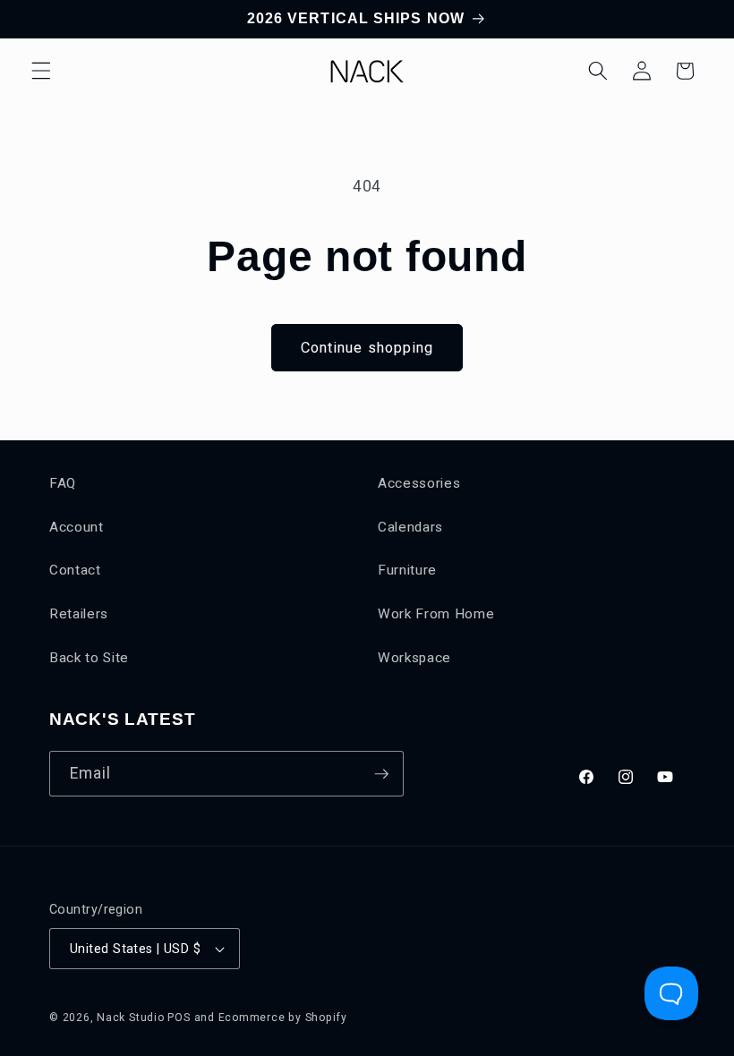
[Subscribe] (381, 774)
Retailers (78, 614)
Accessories (419, 483)
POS (178, 1017)
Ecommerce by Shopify (282, 1017)
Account (76, 527)
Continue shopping (367, 347)
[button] (41, 70)
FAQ (62, 483)
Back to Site (89, 658)
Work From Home (436, 614)
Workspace (414, 658)
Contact (75, 570)
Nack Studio (130, 1017)
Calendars (410, 527)
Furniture (407, 570)
